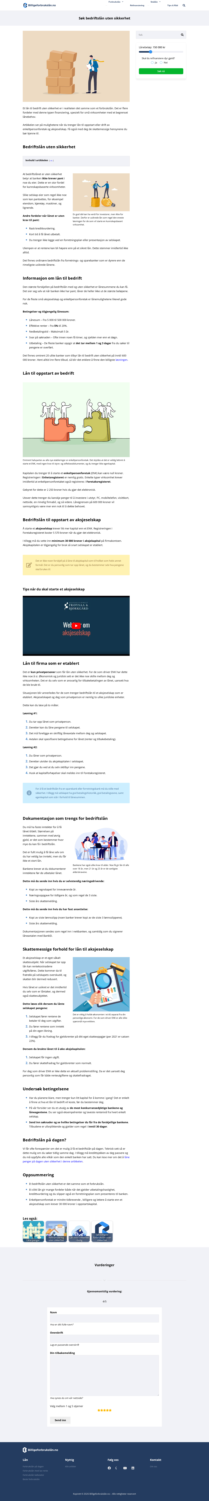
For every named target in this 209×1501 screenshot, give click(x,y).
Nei (166, 62)
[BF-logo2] (39, 5)
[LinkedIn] (135, 1469)
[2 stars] (101, 1411)
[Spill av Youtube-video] (76, 626)
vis (51, 160)
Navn (53, 1312)
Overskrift (56, 1332)
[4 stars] (107, 1411)
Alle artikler (70, 1466)
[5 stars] (110, 1411)
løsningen (121, 359)
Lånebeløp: (145, 47)
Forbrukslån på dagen (33, 1466)
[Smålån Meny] (148, 5)
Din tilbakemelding (62, 1353)
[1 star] (98, 1411)
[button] (184, 5)
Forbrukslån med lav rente (35, 1470)
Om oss (153, 1466)
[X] (119, 1469)
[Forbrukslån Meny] (106, 5)
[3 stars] (104, 1411)
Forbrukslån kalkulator (33, 1475)
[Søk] (182, 35)
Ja (156, 62)
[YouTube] (127, 1469)
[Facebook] (111, 1469)
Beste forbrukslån (31, 1479)
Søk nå (161, 71)
